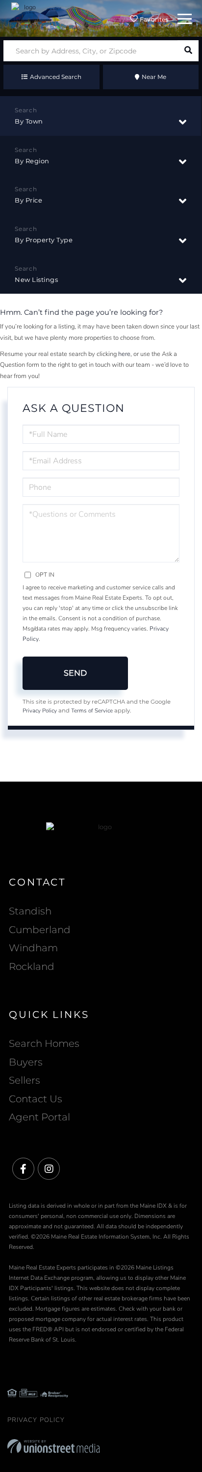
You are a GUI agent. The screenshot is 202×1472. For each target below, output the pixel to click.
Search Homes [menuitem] (44, 1043)
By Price (28, 200)
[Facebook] (23, 1169)
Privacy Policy (40, 710)
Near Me (154, 76)
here (124, 354)
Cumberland (40, 930)
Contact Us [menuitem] (35, 1099)
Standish (30, 911)
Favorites (153, 19)
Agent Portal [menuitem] (39, 1117)
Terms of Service (92, 710)
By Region (32, 161)
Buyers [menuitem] (26, 1062)
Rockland (31, 966)
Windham (33, 948)
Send (75, 673)
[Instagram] (48, 1169)
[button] (188, 50)
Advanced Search (55, 76)
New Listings (36, 279)
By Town (29, 121)
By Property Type (44, 240)
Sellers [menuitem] (24, 1080)
